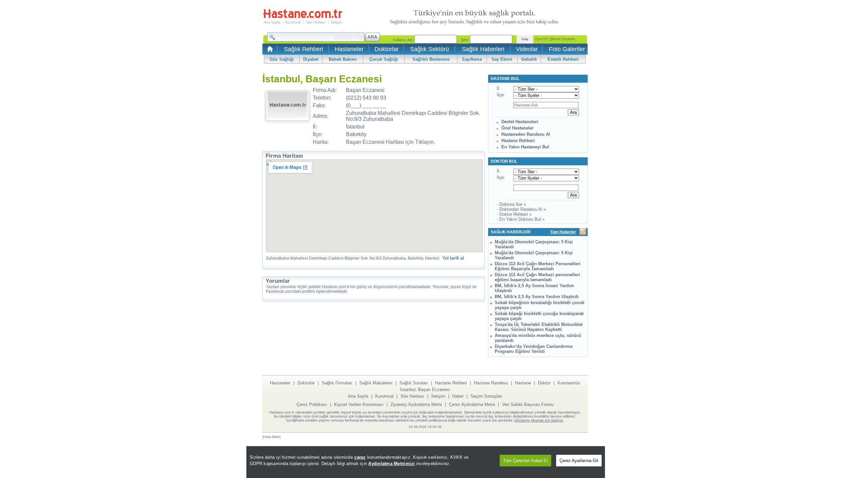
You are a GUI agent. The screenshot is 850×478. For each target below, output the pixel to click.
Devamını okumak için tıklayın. (539, 420)
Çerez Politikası (312, 404)
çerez (360, 457)
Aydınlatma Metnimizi (391, 463)
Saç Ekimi (501, 59)
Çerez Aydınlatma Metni (472, 404)
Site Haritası (316, 22)
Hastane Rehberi (518, 140)
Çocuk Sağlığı (383, 59)
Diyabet (310, 59)
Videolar (527, 49)
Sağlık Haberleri (483, 49)
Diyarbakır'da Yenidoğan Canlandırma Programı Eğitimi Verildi (533, 349)
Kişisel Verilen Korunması (358, 404)
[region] (425, 462)
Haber (458, 396)
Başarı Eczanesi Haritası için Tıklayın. (390, 142)
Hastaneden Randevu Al (525, 134)
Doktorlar (387, 49)
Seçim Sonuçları (486, 396)
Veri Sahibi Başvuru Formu (527, 404)
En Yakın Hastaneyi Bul (525, 146)
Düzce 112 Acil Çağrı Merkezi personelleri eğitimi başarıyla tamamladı (537, 277)
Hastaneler (349, 49)
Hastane (523, 382)
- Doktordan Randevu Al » (521, 209)
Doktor (544, 382)
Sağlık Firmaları (337, 382)
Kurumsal (292, 22)
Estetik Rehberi (563, 59)
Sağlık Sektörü (429, 49)
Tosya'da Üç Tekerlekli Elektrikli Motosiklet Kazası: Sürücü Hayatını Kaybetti (538, 327)
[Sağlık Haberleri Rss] (582, 232)
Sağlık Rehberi (303, 49)
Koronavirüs (568, 382)
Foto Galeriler (567, 49)
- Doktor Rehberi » (514, 214)
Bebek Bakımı (343, 59)
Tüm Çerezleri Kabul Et (525, 460)
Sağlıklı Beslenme (431, 59)
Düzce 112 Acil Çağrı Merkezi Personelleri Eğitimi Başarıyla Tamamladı (537, 266)
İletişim (336, 22)
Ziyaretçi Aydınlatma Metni (416, 404)
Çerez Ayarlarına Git (578, 460)
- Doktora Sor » (511, 204)
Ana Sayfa (272, 22)
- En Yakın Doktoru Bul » (521, 219)
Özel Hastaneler (517, 127)
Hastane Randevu (491, 382)
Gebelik (529, 59)
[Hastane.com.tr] (302, 17)
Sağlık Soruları (413, 382)
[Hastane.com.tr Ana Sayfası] (269, 50)
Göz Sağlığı (282, 59)
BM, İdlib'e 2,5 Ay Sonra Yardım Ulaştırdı (537, 296)
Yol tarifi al (453, 258)
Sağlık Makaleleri (375, 382)
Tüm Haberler (563, 232)
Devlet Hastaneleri (519, 121)
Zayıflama (472, 59)
